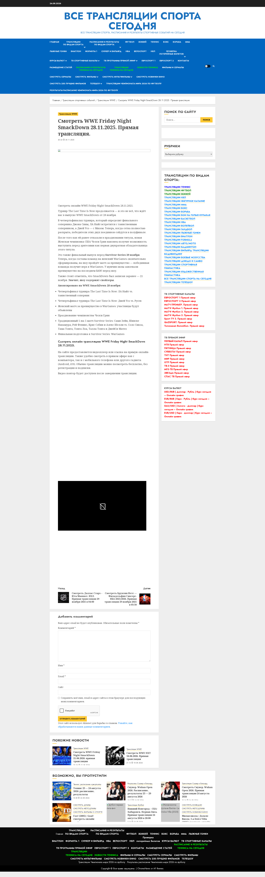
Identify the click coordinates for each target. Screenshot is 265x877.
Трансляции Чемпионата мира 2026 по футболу (133, 83)
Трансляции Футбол (136, 805)
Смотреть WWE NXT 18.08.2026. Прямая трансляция (138, 756)
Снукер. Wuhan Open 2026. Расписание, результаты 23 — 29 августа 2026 (140, 792)
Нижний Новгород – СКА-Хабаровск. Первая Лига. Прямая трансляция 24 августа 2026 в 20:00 (142, 813)
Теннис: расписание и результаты (87, 784)
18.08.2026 (138, 763)
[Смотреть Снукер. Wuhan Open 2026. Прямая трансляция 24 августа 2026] (170, 791)
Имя (61, 665)
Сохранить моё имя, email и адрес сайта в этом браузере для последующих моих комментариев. (103, 699)
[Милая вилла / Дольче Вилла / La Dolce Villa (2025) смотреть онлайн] (170, 812)
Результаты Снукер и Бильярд (140, 783)
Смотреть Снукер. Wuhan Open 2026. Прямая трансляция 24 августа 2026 (197, 792)
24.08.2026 (85, 798)
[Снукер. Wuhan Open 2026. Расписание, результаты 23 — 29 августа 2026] (116, 791)
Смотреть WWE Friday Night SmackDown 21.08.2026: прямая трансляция (86, 757)
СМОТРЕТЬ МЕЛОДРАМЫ (84, 808)
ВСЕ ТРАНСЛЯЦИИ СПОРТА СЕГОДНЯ (132, 21)
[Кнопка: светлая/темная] (207, 66)
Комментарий (67, 627)
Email (62, 676)
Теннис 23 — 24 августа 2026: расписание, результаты (87, 791)
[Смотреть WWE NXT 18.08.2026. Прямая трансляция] (115, 755)
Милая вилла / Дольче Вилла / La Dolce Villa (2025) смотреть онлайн (196, 819)
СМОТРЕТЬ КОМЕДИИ (192, 805)
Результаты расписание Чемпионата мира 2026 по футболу (84, 90)
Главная (54, 42)
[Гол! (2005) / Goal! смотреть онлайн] (61, 812)
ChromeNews (143, 868)
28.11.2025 (69, 140)
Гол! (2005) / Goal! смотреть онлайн (83, 817)
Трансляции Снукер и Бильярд (195, 783)
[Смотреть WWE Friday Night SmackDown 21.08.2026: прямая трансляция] (61, 755)
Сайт (60, 687)
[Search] (213, 66)
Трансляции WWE (68, 114)
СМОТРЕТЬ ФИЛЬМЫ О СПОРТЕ (87, 812)
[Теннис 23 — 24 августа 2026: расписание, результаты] (61, 791)
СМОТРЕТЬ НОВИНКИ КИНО (195, 812)
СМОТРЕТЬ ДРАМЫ (82, 805)
